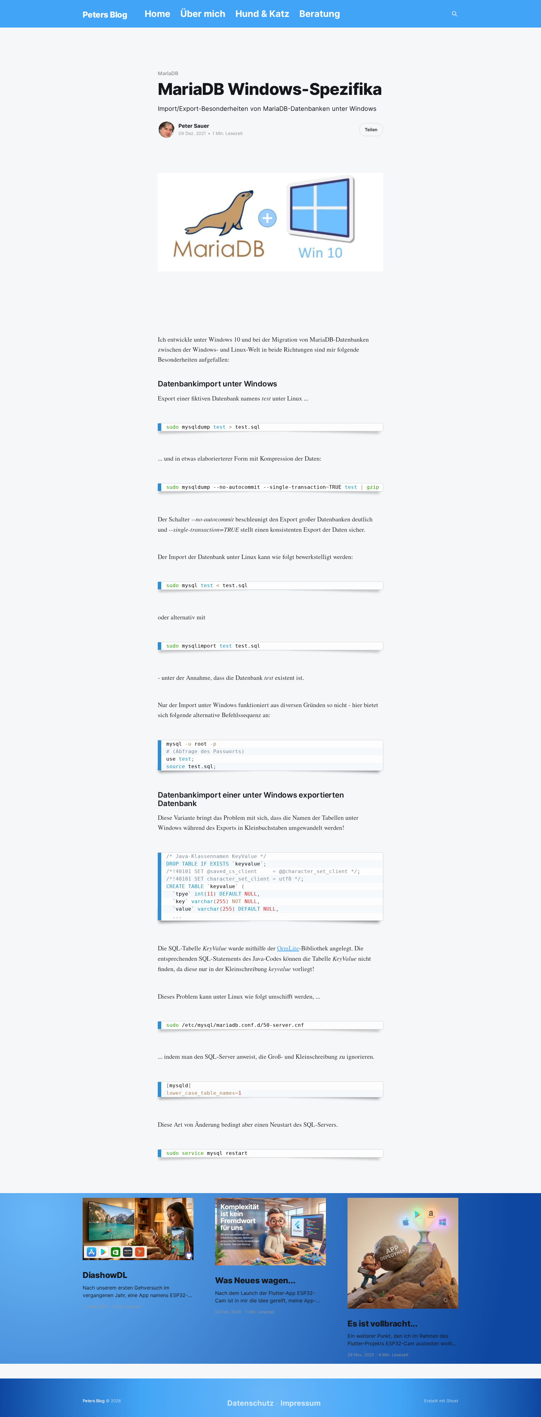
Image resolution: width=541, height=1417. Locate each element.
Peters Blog (105, 15)
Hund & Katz (262, 13)
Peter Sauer (193, 126)
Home (157, 13)
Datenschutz (250, 1403)
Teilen (371, 129)
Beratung (319, 13)
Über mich (202, 13)
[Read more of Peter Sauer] (166, 129)
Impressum (301, 1403)
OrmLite (288, 948)
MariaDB (168, 73)
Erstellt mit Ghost (441, 1400)
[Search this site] (455, 14)
